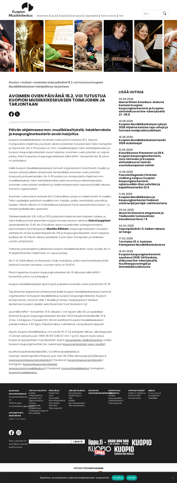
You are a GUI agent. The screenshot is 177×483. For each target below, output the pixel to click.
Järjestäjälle (91, 16)
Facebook (11, 114)
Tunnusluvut (154, 393)
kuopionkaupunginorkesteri (40, 364)
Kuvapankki (154, 395)
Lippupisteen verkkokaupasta (83, 340)
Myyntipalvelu (75, 393)
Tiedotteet (152, 398)
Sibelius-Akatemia (137, 393)
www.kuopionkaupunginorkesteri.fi (30, 360)
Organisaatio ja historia (36, 401)
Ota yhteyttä (34, 413)
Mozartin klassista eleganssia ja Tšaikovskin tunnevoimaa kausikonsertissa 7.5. (141, 216)
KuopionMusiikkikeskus (75, 368)
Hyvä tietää (54, 398)
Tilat (121, 16)
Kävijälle (63, 16)
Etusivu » (15, 82)
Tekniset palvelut (77, 405)
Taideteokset (34, 405)
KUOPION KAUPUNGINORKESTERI (100, 391)
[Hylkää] (172, 478)
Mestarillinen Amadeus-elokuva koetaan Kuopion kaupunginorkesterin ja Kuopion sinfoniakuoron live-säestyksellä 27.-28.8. (142, 108)
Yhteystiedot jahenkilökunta (36, 396)
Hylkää (131, 477)
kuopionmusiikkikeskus (23, 372)
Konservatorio (134, 398)
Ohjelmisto (42, 16)
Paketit (72, 400)
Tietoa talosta (108, 16)
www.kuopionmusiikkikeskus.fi (27, 368)
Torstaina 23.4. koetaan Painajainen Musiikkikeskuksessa (142, 243)
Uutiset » (27, 82)
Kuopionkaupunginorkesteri (85, 360)
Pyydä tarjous (75, 395)
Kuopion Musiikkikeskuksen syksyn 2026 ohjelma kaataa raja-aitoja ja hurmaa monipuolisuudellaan (143, 127)
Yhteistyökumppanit (38, 410)
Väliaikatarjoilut (115, 400)
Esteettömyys (35, 408)
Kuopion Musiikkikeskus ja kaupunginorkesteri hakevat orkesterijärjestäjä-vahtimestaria (143, 200)
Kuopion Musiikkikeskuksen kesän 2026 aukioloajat (142, 141)
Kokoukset (76, 16)
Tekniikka (53, 405)
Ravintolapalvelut (57, 400)
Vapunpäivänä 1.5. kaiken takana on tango (142, 230)
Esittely (32, 393)
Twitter (17, 114)
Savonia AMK (134, 395)
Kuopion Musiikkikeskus (21, 9)
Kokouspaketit (115, 398)
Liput (53, 16)
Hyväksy (118, 477)
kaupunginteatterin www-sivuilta (83, 344)
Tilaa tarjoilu (54, 403)
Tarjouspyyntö (55, 408)
